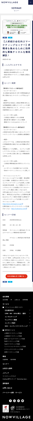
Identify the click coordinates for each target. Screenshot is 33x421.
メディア (6, 373)
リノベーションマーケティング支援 (15, 346)
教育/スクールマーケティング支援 (14, 338)
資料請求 (6, 383)
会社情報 (6, 296)
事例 (4, 356)
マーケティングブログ (9, 376)
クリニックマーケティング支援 (13, 349)
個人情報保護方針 (20, 407)
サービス (6, 304)
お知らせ (17, 299)
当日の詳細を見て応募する (15, 276)
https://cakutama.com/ (18, 208)
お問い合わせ (7, 388)
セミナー (6, 364)
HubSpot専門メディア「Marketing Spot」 (15, 379)
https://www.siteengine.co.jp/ (12, 204)
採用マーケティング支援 (11, 352)
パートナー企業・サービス (12, 392)
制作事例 (13, 359)
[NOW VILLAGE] (10, 2)
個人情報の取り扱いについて (23, 409)
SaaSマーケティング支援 (12, 344)
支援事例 (5, 359)
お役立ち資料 (7, 368)
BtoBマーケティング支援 (11, 341)
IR (11, 299)
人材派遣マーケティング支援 (13, 336)
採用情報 (25, 299)
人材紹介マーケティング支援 (13, 333)
